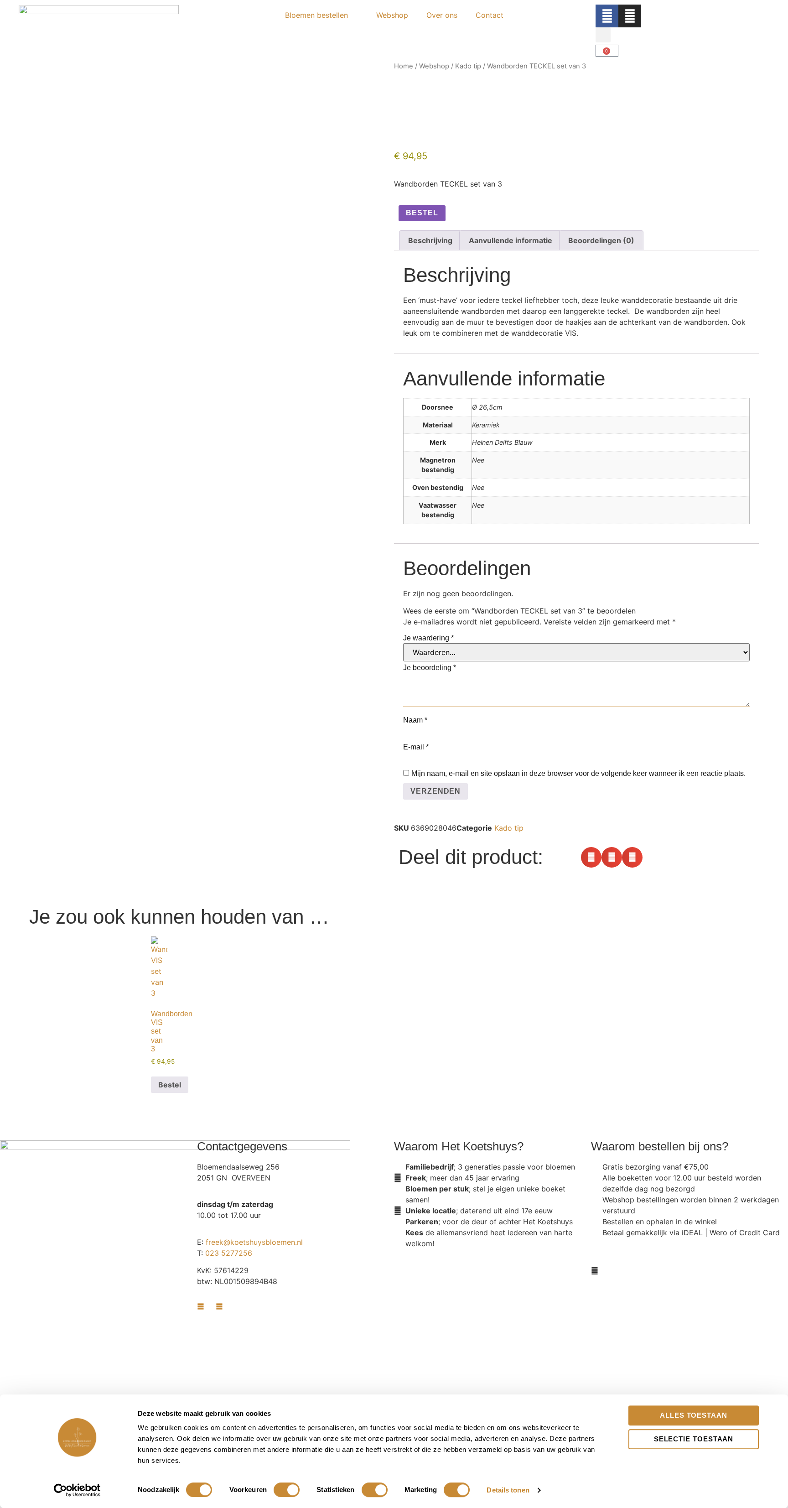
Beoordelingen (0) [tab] (601, 240)
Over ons (441, 15)
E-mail (416, 747)
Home (403, 66)
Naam (415, 720)
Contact (489, 15)
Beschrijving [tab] (430, 240)
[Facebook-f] (607, 16)
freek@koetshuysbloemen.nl (254, 1242)
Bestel (422, 213)
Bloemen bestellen (316, 15)
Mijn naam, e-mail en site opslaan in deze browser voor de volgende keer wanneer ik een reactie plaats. (578, 773)
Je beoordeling (429, 667)
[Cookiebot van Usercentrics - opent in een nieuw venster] (77, 1490)
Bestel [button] (169, 1084)
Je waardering (428, 638)
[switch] (287, 1489)
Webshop (392, 15)
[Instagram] (629, 16)
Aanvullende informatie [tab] (510, 240)
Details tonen (508, 1490)
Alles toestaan (693, 1415)
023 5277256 (228, 1253)
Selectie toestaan (694, 1439)
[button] (603, 34)
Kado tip (468, 66)
